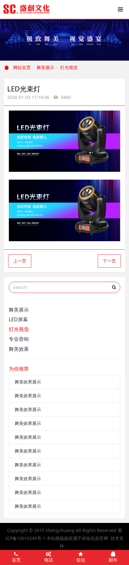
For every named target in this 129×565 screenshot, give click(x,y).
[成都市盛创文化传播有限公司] (26, 9)
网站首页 (21, 67)
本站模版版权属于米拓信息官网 (77, 538)
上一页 (19, 261)
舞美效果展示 (28, 382)
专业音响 (19, 338)
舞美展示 (45, 67)
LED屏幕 (18, 319)
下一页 (109, 261)
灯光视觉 (69, 67)
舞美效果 (19, 348)
